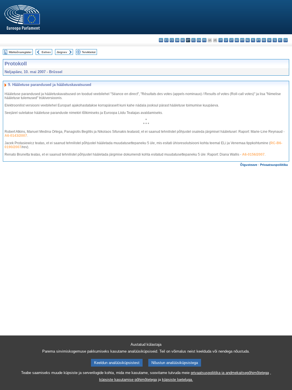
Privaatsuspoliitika (274, 164)
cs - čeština (172, 40)
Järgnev (61, 52)
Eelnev (46, 52)
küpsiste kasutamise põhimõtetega (128, 379)
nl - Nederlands (248, 40)
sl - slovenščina (275, 40)
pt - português (258, 40)
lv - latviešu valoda (226, 40)
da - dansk (177, 40)
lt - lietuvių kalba (231, 40)
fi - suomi (280, 40)
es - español (166, 40)
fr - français (204, 40)
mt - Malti (242, 40)
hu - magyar (237, 40)
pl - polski (253, 40)
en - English (199, 40)
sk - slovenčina (269, 40)
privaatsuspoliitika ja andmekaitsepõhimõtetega (230, 373)
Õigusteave (248, 164)
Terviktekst (89, 52)
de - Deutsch (183, 40)
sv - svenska (285, 40)
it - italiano (220, 40)
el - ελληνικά (193, 40)
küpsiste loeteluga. (177, 379)
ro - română (264, 40)
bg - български (161, 40)
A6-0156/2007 (253, 154)
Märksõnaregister (20, 52)
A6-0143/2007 (16, 136)
